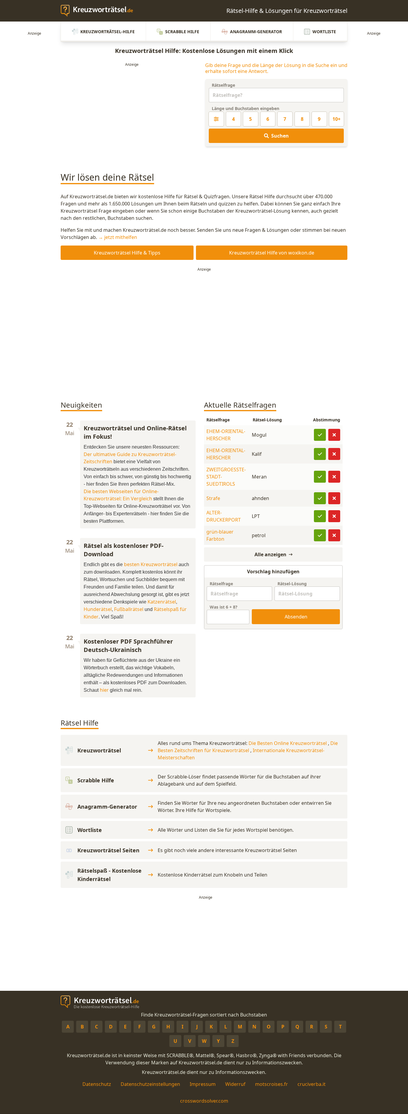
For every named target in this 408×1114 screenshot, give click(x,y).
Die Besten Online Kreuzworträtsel (288, 743)
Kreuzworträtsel (99, 750)
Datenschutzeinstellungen (150, 1084)
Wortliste (324, 31)
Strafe (213, 498)
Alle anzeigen (270, 554)
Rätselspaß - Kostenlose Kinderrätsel (109, 875)
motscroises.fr (271, 1084)
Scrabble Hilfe (182, 31)
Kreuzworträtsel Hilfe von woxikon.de (271, 252)
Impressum (203, 1084)
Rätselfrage (223, 85)
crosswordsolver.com (204, 1101)
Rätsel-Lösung (292, 583)
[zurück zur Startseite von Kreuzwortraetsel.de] (100, 11)
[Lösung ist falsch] (334, 435)
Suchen (280, 135)
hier (104, 690)
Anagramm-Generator (256, 31)
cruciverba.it (311, 1084)
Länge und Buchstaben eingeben (245, 108)
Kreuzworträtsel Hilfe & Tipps (127, 252)
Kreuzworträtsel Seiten (108, 850)
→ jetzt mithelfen (117, 237)
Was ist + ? (223, 607)
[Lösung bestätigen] (320, 435)
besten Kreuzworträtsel (150, 564)
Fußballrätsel (128, 609)
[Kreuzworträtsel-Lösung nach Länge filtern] (216, 119)
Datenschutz (96, 1084)
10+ (336, 119)
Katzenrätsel (162, 601)
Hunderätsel (98, 609)
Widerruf (235, 1084)
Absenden (296, 616)
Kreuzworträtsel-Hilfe (107, 31)
